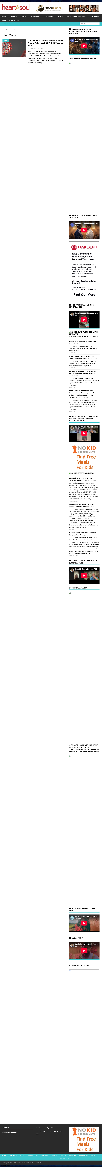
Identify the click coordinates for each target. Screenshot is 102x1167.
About (4, 20)
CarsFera (90, 473)
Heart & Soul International (75, 16)
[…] (42, 63)
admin (42, 48)
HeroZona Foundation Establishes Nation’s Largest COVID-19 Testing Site (45, 43)
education (49, 16)
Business (14, 16)
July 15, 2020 (33, 48)
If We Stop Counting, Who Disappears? (82, 341)
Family (24, 16)
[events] (14, 48)
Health (3, 16)
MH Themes (37, 1163)
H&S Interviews (94, 16)
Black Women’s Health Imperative (83, 336)
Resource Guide (14, 20)
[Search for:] (90, 24)
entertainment (36, 16)
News (59, 16)
